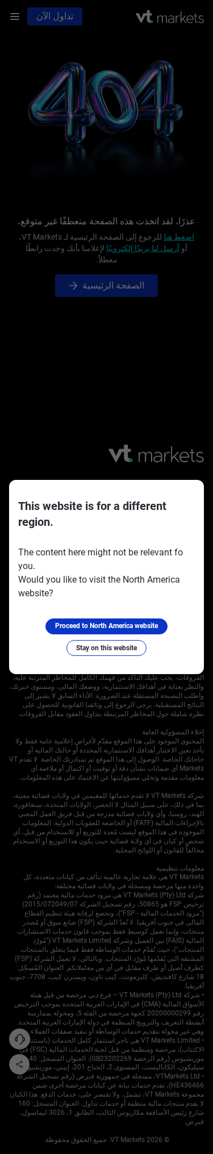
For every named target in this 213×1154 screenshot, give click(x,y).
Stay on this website (106, 648)
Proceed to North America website (106, 626)
